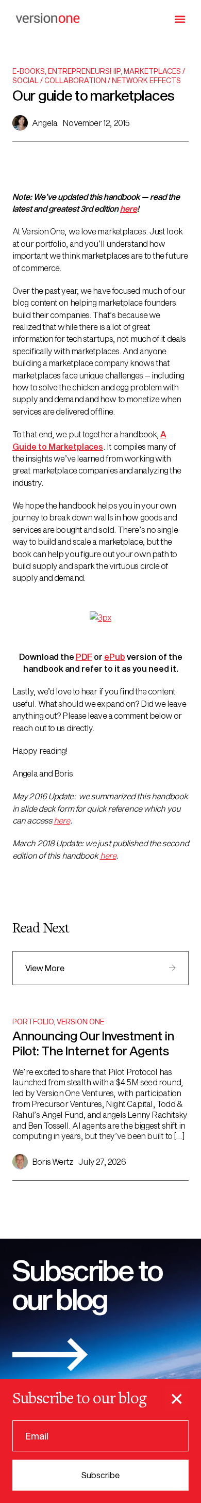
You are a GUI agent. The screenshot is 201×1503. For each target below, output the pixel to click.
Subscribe (100, 1475)
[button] (180, 18)
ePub (114, 656)
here (128, 208)
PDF (84, 656)
